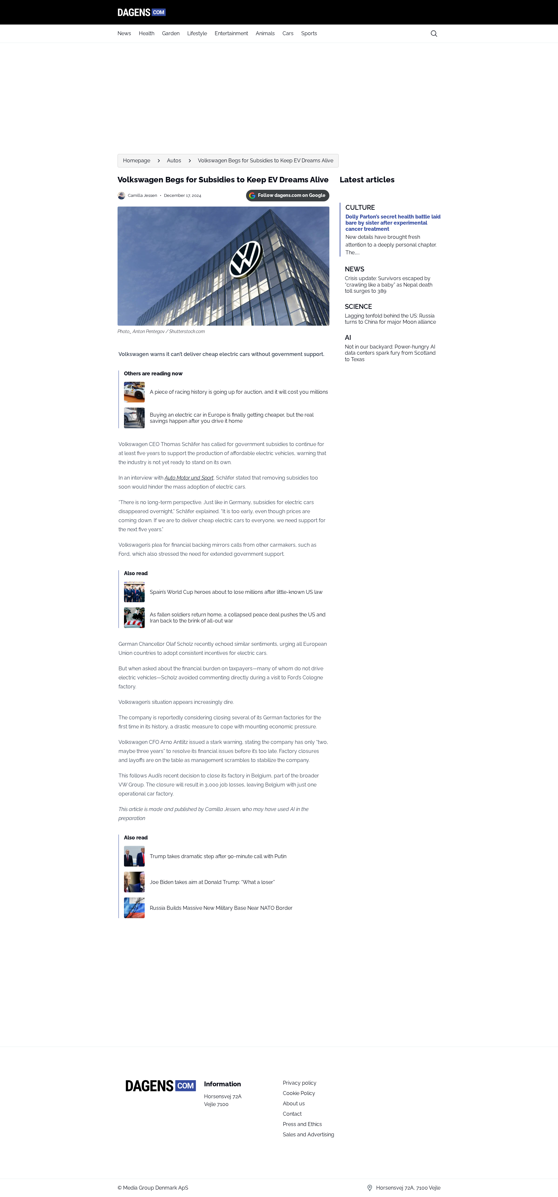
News (124, 33)
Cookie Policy (299, 1093)
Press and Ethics (302, 1124)
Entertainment (231, 33)
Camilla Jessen (142, 195)
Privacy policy (299, 1083)
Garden (171, 33)
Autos (174, 160)
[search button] (434, 33)
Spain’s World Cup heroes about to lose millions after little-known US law (236, 592)
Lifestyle (197, 33)
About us (294, 1104)
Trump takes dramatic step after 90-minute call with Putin (218, 856)
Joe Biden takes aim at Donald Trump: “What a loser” (212, 882)
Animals (265, 33)
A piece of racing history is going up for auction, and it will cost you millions (239, 392)
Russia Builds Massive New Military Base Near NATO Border (221, 908)
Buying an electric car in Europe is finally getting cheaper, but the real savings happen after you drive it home (232, 418)
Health (146, 33)
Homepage (136, 160)
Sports (309, 33)
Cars (288, 33)
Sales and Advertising (308, 1134)
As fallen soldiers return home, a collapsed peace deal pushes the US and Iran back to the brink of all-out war (238, 618)
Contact (292, 1114)
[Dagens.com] (279, 12)
